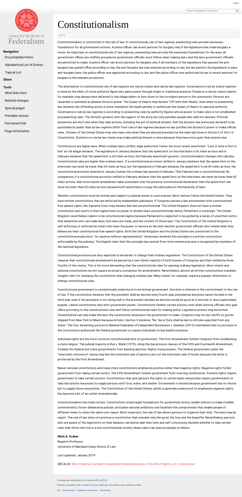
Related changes (17, 100)
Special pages (15, 108)
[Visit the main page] (26, 26)
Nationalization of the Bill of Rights (147, 464)
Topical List (13, 72)
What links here (16, 93)
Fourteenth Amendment (106, 464)
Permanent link (15, 123)
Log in (236, 3)
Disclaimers (105, 490)
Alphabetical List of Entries (24, 65)
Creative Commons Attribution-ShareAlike (100, 485)
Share (61, 35)
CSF (58, 490)
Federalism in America (87, 490)
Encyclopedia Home (19, 57)
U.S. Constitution (183, 464)
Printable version (17, 116)
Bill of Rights (80, 464)
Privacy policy (68, 490)
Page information (17, 131)
